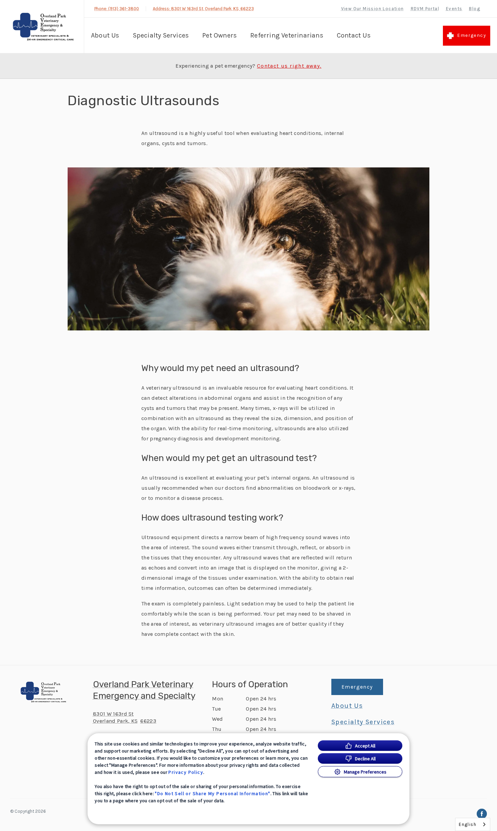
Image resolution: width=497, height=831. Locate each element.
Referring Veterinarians (286, 35)
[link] (43, 26)
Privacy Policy (185, 772)
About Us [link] (347, 706)
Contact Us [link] (354, 35)
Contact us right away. (289, 66)
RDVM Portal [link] (425, 8)
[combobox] (472, 824)
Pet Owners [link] (219, 35)
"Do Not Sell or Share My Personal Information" (212, 793)
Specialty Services (161, 35)
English (467, 824)
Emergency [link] (471, 35)
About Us (105, 35)
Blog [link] (474, 8)
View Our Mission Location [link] (372, 8)
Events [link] (454, 8)
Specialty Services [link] (363, 722)
